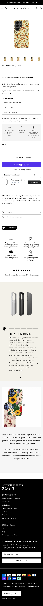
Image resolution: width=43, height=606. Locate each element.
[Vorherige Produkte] (34, 175)
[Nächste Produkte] (39, 175)
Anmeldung (6, 502)
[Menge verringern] (3, 148)
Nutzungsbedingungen (18, 583)
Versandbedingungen (7, 586)
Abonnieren (21, 561)
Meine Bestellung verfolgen (11, 498)
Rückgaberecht (5, 583)
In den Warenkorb (21, 158)
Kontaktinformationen (33, 586)
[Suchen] (7, 8)
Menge (4, 144)
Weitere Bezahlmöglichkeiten (21, 170)
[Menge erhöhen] (12, 148)
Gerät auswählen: (8, 98)
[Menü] (2, 8)
